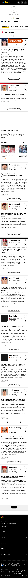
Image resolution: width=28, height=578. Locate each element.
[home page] (6, 2)
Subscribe (4, 526)
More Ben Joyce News (14, 502)
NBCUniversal (8, 567)
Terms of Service (19, 565)
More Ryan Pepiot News (14, 79)
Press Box (11, 564)
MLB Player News (5, 26)
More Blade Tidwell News (14, 310)
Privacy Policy (21, 564)
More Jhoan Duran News (14, 108)
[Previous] (23, 142)
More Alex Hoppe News (14, 384)
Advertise (3, 563)
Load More (14, 507)
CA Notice (14, 565)
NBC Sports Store (4, 564)
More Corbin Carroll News (14, 234)
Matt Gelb (14, 104)
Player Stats (12, 45)
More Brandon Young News (14, 461)
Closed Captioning (12, 563)
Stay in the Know (4, 521)
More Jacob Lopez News (14, 422)
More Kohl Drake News (14, 349)
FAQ (18, 563)
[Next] (26, 142)
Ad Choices (16, 564)
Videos (21, 26)
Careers (7, 563)
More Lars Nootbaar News (14, 272)
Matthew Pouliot (5, 101)
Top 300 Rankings (14, 26)
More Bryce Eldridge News (14, 198)
